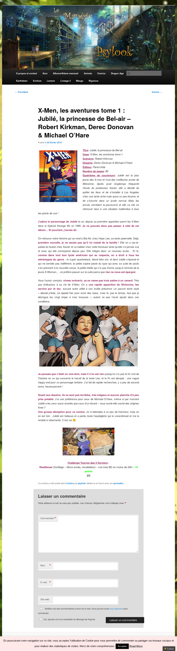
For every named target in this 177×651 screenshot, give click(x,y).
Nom (45, 565)
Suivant (157, 92)
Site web (44, 599)
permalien (118, 483)
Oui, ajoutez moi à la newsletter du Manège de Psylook (69, 619)
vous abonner (116, 608)
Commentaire (48, 518)
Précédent (21, 92)
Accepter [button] (122, 646)
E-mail (45, 582)
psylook (82, 483)
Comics (70, 483)
